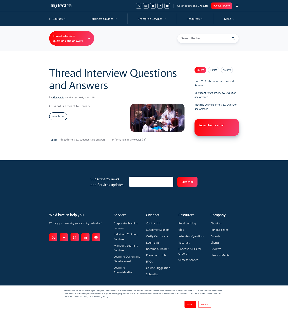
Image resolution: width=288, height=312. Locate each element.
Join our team (219, 230)
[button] (237, 5)
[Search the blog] (233, 38)
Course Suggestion (158, 268)
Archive (227, 69)
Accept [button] (190, 304)
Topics (213, 69)
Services (120, 215)
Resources (193, 19)
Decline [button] (204, 304)
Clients (215, 242)
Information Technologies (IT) (129, 139)
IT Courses (56, 19)
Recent (200, 69)
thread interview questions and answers (82, 139)
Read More (58, 116)
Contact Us (153, 223)
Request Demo (221, 5)
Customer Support (158, 230)
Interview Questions (191, 236)
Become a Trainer (157, 249)
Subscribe (152, 274)
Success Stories (188, 260)
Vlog (181, 230)
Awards (215, 236)
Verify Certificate (157, 236)
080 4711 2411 (200, 5)
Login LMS (153, 242)
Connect (153, 215)
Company (218, 215)
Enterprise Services (150, 19)
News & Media (220, 255)
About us (216, 223)
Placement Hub (156, 255)
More (227, 19)
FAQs (149, 261)
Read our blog (187, 223)
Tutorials (184, 242)
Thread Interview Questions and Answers (113, 79)
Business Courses (102, 19)
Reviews (215, 249)
